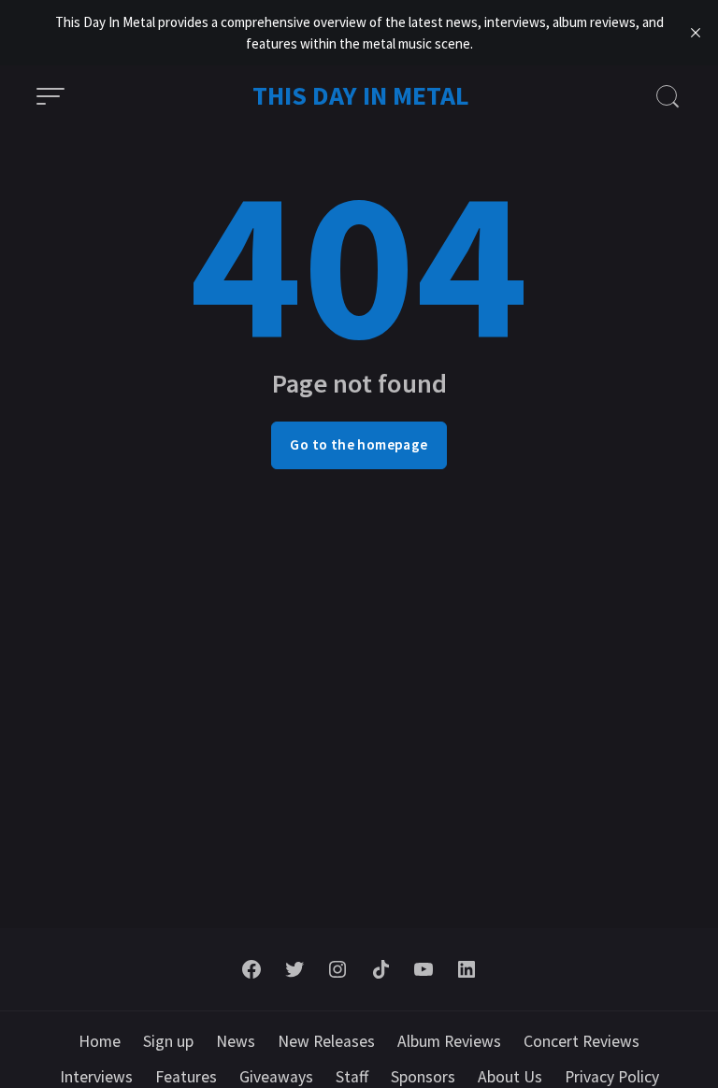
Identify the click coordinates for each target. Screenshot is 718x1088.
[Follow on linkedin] (466, 969)
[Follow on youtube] (423, 969)
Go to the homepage (358, 444)
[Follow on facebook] (251, 969)
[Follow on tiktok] (380, 969)
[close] (696, 33)
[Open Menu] (50, 96)
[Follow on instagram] (337, 969)
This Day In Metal (360, 95)
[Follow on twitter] (294, 969)
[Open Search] (667, 96)
